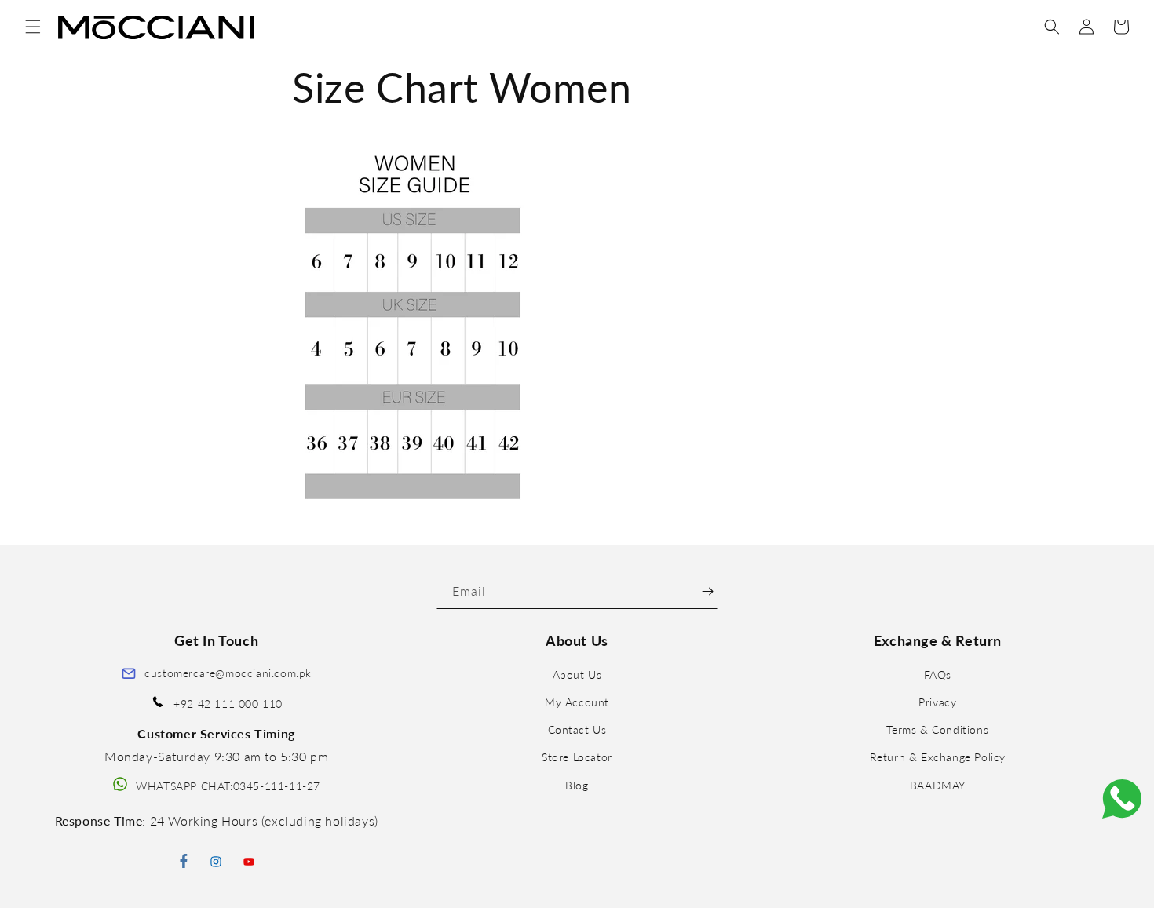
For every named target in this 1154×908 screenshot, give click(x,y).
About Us (577, 674)
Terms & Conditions (937, 729)
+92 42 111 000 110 (228, 703)
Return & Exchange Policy (938, 757)
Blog (576, 785)
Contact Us (577, 729)
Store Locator (577, 757)
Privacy (937, 702)
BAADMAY (938, 785)
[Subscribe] (708, 591)
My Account (577, 702)
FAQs (937, 674)
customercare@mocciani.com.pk (228, 673)
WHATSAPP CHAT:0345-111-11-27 (228, 786)
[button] (33, 26)
